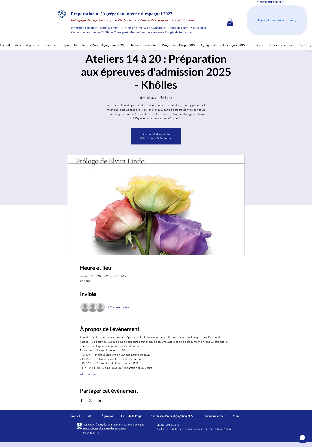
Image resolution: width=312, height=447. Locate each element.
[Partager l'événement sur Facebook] (81, 400)
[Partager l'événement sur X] (90, 400)
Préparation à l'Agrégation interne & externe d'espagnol (114, 424)
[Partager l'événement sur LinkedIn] (99, 400)
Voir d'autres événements (156, 138)
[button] (230, 22)
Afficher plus (88, 374)
